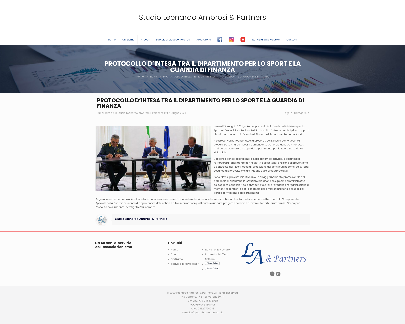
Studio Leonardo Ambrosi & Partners (202, 17)
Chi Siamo (177, 259)
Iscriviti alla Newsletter (185, 264)
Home (140, 76)
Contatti (176, 254)
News (153, 76)
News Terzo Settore (217, 249)
